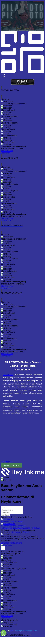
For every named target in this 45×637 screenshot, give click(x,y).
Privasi (26, 532)
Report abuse (6, 462)
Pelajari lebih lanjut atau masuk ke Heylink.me (20, 528)
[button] (22, 443)
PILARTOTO (8, 375)
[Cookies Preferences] (3, 633)
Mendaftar (5, 515)
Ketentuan (16, 532)
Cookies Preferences (11, 465)
